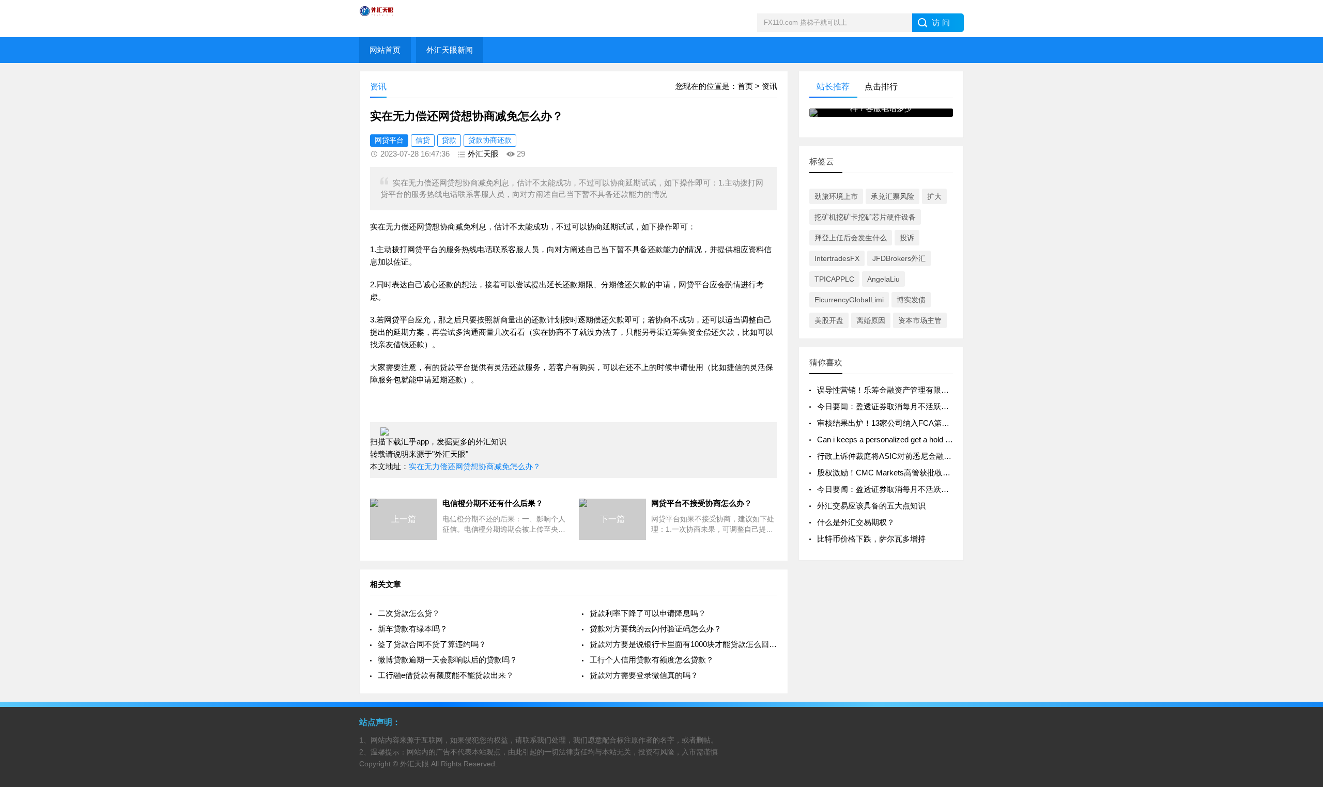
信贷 (423, 140)
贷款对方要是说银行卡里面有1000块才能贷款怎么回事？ (683, 644)
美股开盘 (828, 320)
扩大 (934, 196)
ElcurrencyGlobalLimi (849, 300)
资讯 (769, 86)
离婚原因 (870, 320)
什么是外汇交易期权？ (856, 522)
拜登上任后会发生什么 (850, 238)
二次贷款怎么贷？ (409, 613)
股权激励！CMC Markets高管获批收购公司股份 (899, 472)
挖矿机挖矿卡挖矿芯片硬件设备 (865, 217)
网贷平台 (389, 140)
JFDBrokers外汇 (899, 258)
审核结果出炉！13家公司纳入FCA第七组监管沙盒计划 (910, 423)
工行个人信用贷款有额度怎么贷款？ (652, 659)
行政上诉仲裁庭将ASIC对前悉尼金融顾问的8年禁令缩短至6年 (923, 456)
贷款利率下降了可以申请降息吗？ (648, 613)
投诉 (907, 238)
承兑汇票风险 (892, 196)
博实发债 (911, 300)
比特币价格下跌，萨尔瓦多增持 (871, 538)
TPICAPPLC (834, 279)
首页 (745, 86)
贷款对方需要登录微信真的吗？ (644, 675)
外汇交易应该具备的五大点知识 (871, 505)
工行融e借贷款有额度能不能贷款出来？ (446, 675)
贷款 (449, 140)
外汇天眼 (483, 153)
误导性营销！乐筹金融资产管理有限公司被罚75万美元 (910, 389)
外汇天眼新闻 (449, 49)
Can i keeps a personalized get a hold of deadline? (901, 439)
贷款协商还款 (490, 140)
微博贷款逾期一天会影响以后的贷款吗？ (447, 659)
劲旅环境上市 (836, 196)
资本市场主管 (920, 320)
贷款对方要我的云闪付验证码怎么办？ (655, 628)
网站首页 (385, 49)
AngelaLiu (883, 279)
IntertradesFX (836, 258)
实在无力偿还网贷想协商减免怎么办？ (475, 466)
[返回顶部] (1302, 697)
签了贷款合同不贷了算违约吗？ (432, 644)
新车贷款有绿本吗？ (413, 628)
